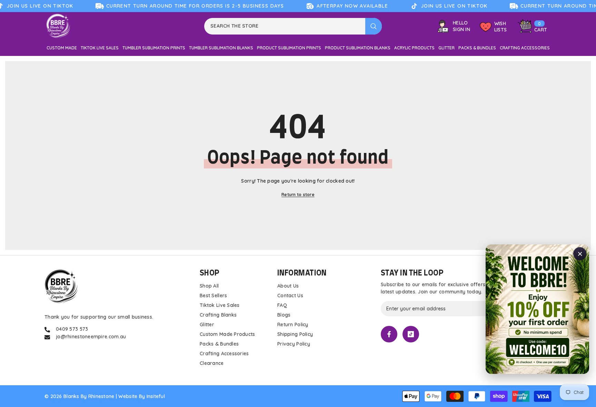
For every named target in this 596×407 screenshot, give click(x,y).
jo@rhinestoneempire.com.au (91, 336)
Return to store (298, 194)
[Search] (293, 26)
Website (127, 396)
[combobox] (284, 26)
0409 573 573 (72, 329)
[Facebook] (389, 334)
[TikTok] (411, 334)
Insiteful (156, 396)
